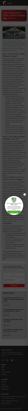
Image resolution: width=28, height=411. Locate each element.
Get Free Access (14, 212)
